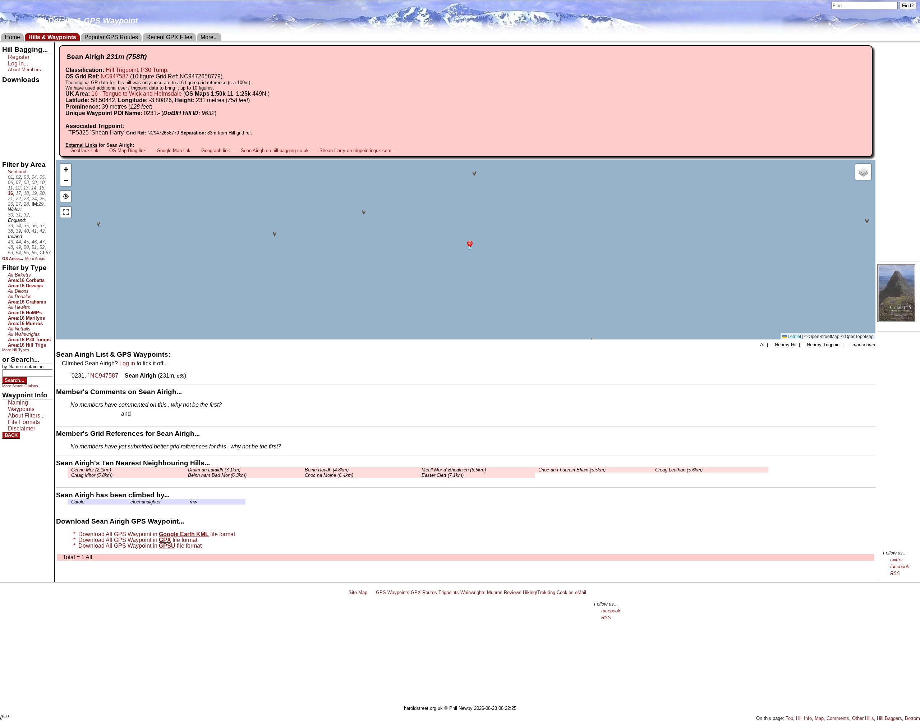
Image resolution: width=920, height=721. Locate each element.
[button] (470, 244)
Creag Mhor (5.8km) (91, 475)
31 (18, 215)
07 (18, 182)
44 (18, 242)
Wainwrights (473, 592)
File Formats (24, 422)
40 (26, 231)
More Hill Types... (17, 350)
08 (26, 182)
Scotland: (18, 171)
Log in (127, 363)
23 (26, 198)
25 (42, 198)
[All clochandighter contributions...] (128, 502)
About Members (24, 69)
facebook (899, 566)
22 (18, 198)
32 (26, 215)
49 (18, 247)
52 (42, 247)
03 (26, 177)
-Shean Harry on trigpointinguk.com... (357, 150)
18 (26, 193)
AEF (8, 139)
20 (42, 193)
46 (34, 242)
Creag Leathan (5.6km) (679, 470)
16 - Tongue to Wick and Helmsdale (136, 94)
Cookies (565, 592)
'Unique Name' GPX (25, 102)
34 (18, 225)
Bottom (912, 718)
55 (26, 252)
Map (819, 718)
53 (10, 252)
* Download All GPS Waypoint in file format (152, 534)
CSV (8, 151)
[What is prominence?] (155, 107)
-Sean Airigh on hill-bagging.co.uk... (276, 150)
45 (26, 242)
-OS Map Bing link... (129, 150)
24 (34, 198)
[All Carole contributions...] (69, 502)
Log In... (147, 414)
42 (42, 231)
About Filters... (26, 415)
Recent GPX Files (169, 37)
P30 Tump (154, 70)
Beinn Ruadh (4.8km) (327, 470)
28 (26, 204)
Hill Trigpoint (122, 70)
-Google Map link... (175, 150)
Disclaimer (21, 428)
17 (18, 193)
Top (789, 718)
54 (18, 252)
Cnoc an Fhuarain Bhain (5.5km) (572, 470)
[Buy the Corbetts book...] (896, 320)
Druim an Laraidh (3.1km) (214, 470)
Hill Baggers (889, 718)
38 (10, 231)
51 (34, 247)
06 (10, 182)
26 (10, 204)
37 (42, 225)
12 (17, 188)
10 (42, 182)
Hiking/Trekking (539, 592)
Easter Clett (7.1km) (443, 475)
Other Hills (863, 718)
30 (10, 215)
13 (25, 188)
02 (18, 177)
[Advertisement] (463, 651)
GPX (8, 90)
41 (34, 231)
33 (10, 225)
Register (18, 57)
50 (26, 247)
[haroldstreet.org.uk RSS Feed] (371, 592)
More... (209, 37)
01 (10, 177)
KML (8, 127)
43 (10, 242)
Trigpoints (448, 592)
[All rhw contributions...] (188, 502)
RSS (895, 573)
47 (42, 242)
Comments (838, 718)
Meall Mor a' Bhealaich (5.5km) (454, 470)
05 (42, 177)
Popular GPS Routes (111, 37)
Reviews (512, 592)
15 (41, 188)
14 (33, 188)
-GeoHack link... (86, 150)
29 (40, 204)
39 (18, 231)
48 (10, 247)
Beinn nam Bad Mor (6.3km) (217, 475)
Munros (494, 592)
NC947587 (115, 76)
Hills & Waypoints (52, 37)
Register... (88, 414)
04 (34, 177)
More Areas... (37, 258)
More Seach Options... (21, 386)
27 (18, 204)
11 (10, 188)
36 (34, 225)
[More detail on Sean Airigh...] (122, 376)
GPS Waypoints (392, 592)
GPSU (9, 115)
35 (26, 225)
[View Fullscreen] (65, 212)
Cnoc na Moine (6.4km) (329, 475)
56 (34, 252)
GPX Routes (424, 592)
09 (34, 182)
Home (12, 37)
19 (34, 193)
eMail (580, 592)
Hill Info (804, 718)
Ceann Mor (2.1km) (91, 470)
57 (48, 252)
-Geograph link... (217, 150)
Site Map (358, 592)
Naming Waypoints (21, 406)
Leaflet (794, 336)
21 (10, 198)
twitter (896, 559)
